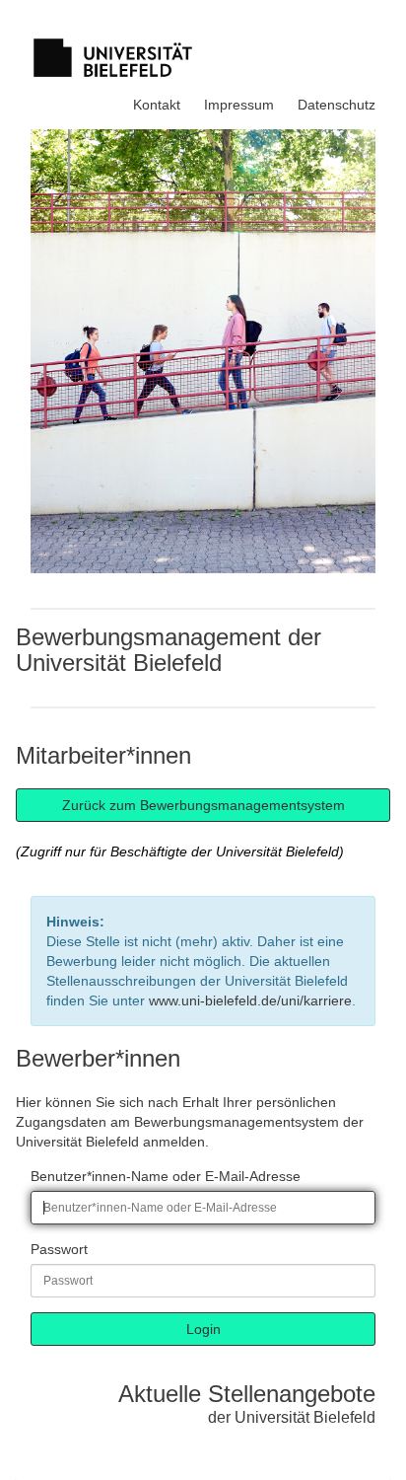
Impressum (239, 104)
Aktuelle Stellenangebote (246, 1393)
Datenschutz (336, 104)
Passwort (59, 1249)
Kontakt (156, 104)
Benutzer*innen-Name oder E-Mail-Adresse (166, 1176)
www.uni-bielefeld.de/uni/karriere (250, 1000)
